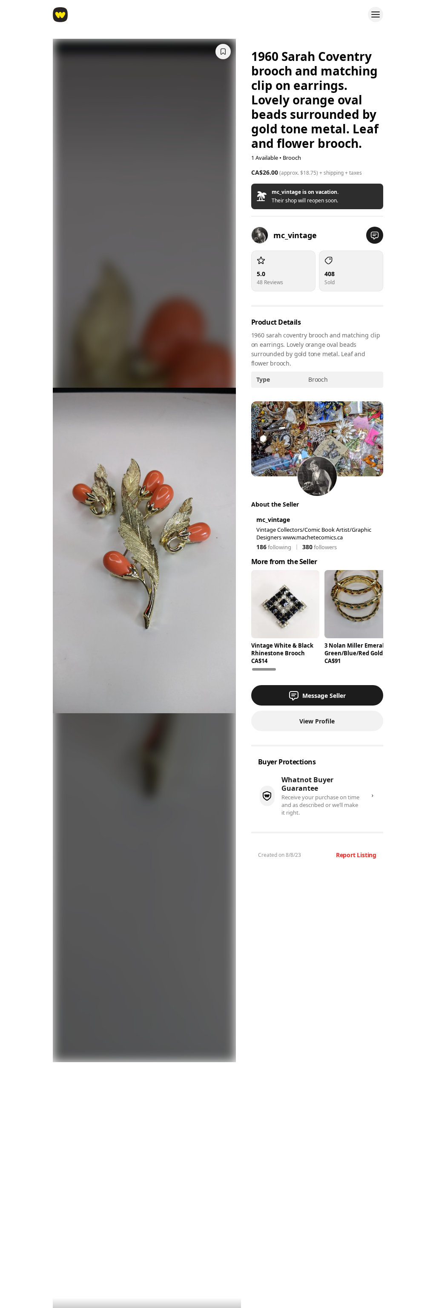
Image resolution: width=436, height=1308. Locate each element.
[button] (317, 196)
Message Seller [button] (324, 695)
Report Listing (356, 855)
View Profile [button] (317, 721)
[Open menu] (375, 14)
